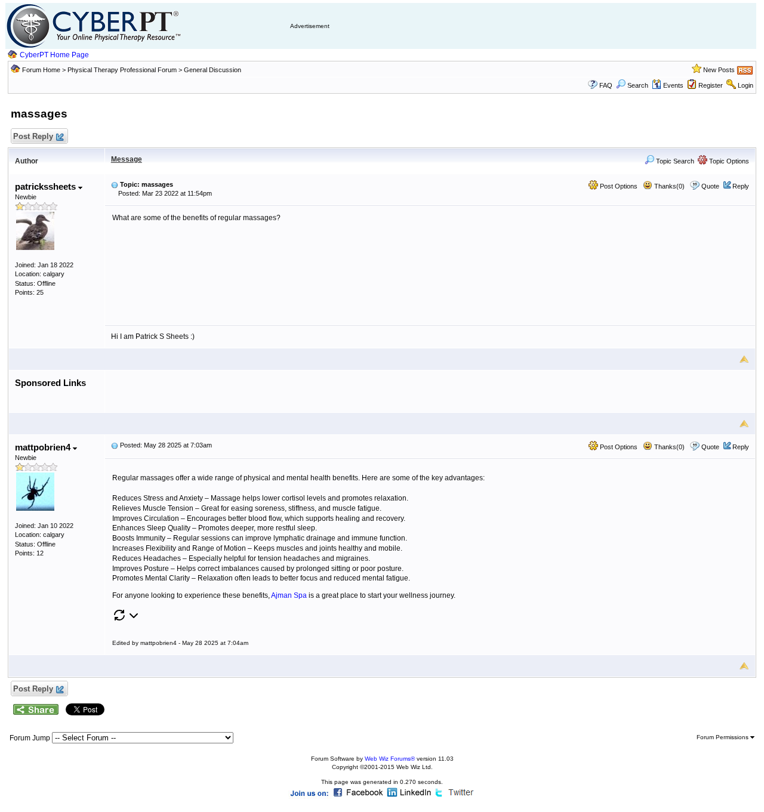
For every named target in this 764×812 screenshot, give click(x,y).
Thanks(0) (668, 186)
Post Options (617, 186)
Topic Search (674, 161)
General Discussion (212, 69)
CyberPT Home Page (54, 55)
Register (710, 85)
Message (126, 159)
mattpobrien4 (44, 447)
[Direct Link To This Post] (114, 184)
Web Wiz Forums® (390, 758)
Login (745, 85)
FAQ (605, 85)
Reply (740, 186)
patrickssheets (46, 186)
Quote (710, 186)
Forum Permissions (723, 737)
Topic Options (728, 161)
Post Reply (33, 136)
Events (673, 85)
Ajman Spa (289, 595)
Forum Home (41, 69)
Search (637, 85)
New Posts (719, 69)
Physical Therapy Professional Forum (122, 69)
